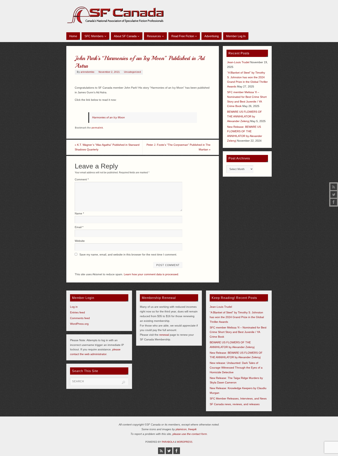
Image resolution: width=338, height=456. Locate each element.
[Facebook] (333, 202)
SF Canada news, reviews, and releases (235, 404)
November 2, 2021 (109, 72)
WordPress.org (79, 323)
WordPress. (185, 442)
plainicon (181, 429)
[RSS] (333, 186)
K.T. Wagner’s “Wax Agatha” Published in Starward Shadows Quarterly (107, 147)
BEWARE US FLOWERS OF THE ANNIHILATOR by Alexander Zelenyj (244, 116)
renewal (164, 334)
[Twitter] (333, 194)
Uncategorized (132, 72)
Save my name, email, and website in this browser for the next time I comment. (128, 254)
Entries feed (77, 312)
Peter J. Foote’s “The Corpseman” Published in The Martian (178, 147)
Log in (74, 306)
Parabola (168, 442)
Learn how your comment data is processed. (151, 274)
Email (79, 227)
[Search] (123, 382)
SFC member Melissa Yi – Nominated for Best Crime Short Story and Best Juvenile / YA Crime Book (238, 332)
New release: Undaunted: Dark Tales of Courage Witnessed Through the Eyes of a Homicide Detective (236, 367)
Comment (82, 179)
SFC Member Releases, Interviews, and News (238, 398)
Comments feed (80, 318)
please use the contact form (190, 433)
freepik (192, 429)
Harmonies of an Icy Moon (108, 117)
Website (80, 240)
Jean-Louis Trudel (238, 62)
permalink (97, 127)
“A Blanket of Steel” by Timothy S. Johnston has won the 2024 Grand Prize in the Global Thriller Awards (237, 317)
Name (79, 213)
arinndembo (87, 72)
